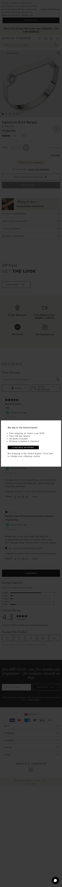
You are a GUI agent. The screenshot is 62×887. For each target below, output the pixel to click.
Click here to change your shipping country (30, 454)
